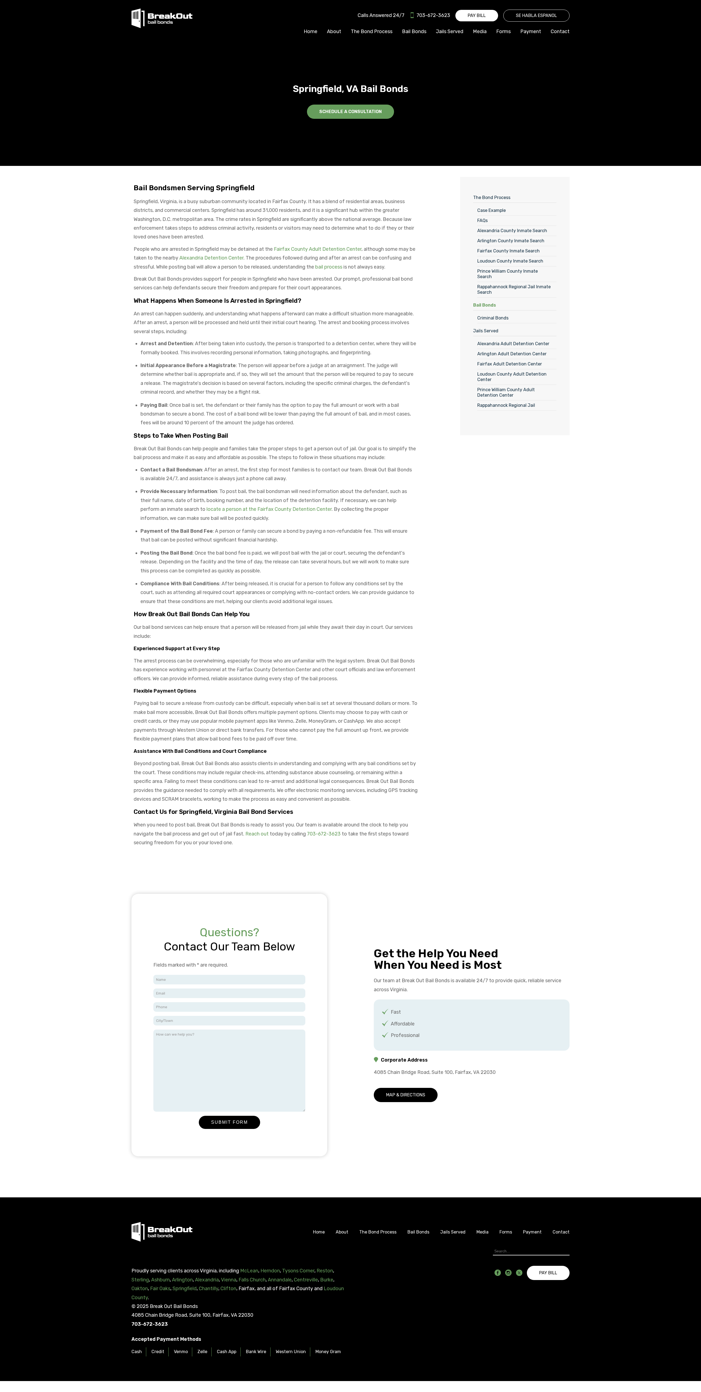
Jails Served (449, 31)
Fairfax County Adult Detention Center (317, 249)
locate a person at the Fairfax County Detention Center (269, 509)
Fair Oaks (160, 1289)
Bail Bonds (414, 31)
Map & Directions (405, 1094)
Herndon (270, 1271)
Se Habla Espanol (536, 15)
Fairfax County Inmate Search (508, 250)
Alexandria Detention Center (211, 258)
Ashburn (160, 1280)
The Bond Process (371, 31)
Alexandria (207, 1280)
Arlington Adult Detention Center (512, 353)
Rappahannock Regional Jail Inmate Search (514, 289)
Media (480, 31)
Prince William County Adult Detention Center (506, 392)
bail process (328, 267)
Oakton (139, 1289)
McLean (249, 1271)
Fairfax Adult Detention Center (509, 364)
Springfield (185, 1289)
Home (310, 31)
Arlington (182, 1280)
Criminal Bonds (492, 318)
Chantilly (208, 1289)
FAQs (482, 220)
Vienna (228, 1280)
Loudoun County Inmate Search (510, 261)
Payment (530, 31)
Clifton (228, 1289)
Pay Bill (477, 15)
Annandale (280, 1280)
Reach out (257, 834)
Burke (326, 1280)
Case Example (491, 210)
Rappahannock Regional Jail (506, 405)
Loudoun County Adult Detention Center (512, 376)
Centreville (306, 1280)
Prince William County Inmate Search (507, 274)
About (334, 31)
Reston (325, 1271)
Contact (560, 31)
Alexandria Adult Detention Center (513, 343)
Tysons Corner (298, 1271)
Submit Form (229, 1122)
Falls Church (252, 1280)
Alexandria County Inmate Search (512, 230)
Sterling (140, 1280)
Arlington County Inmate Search (510, 240)
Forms (503, 31)
